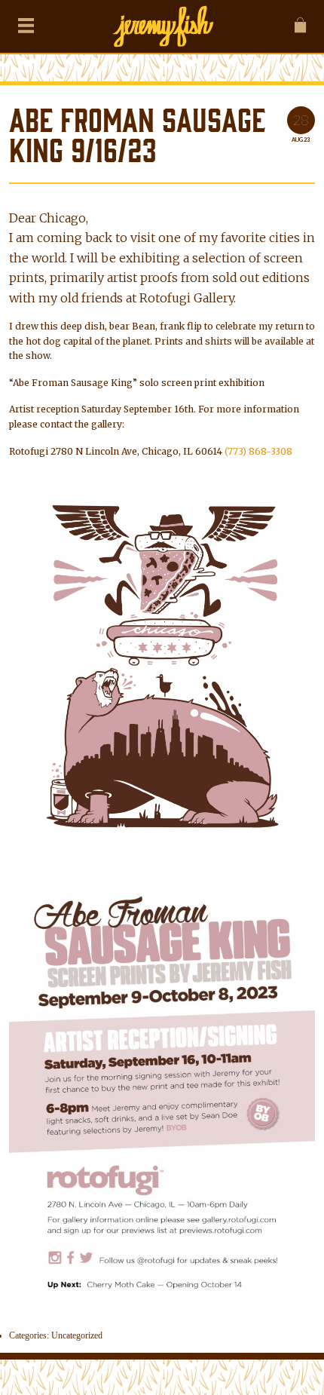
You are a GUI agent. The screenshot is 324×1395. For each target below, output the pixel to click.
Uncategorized (76, 1335)
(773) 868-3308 (258, 451)
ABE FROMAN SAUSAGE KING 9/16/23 (137, 136)
